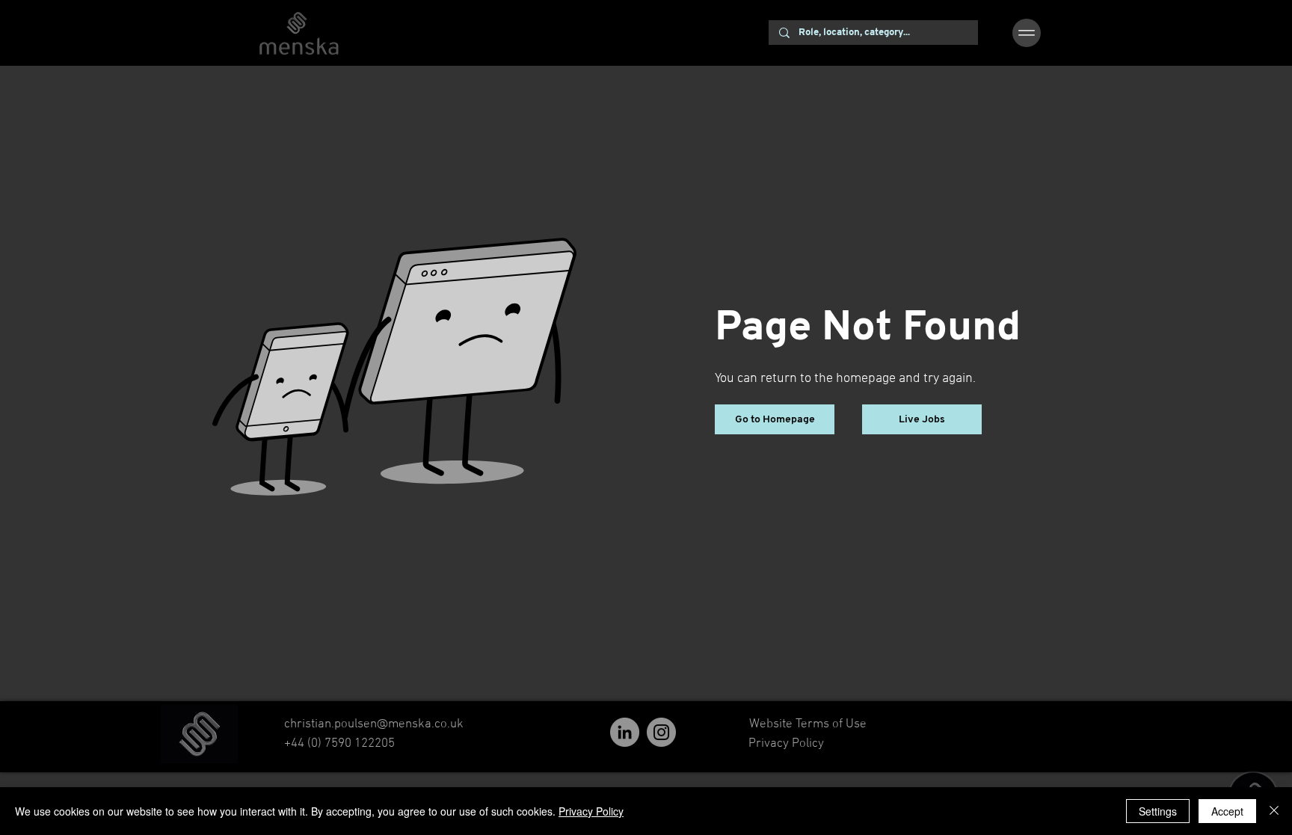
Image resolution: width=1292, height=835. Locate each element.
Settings (1158, 811)
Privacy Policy (591, 811)
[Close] (1274, 811)
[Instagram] (661, 732)
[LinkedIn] (624, 732)
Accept (1227, 811)
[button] (1026, 33)
